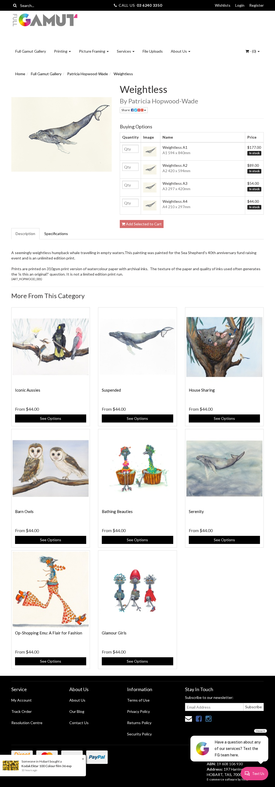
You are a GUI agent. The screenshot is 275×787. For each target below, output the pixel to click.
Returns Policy (139, 722)
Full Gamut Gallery (30, 51)
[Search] (15, 5)
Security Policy (139, 734)
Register (256, 5)
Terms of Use (138, 700)
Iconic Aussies (27, 390)
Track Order (21, 711)
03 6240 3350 (149, 5)
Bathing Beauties (117, 511)
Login (239, 5)
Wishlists (222, 5)
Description (25, 233)
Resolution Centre (26, 722)
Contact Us (79, 722)
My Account (21, 700)
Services (124, 51)
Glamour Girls (114, 632)
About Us (179, 51)
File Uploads (153, 51)
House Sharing (202, 390)
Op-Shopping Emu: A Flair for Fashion (48, 632)
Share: (126, 110)
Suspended (111, 390)
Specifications (56, 233)
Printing (61, 51)
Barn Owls (24, 511)
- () (253, 51)
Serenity (196, 511)
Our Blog (76, 711)
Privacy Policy (138, 711)
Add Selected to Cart (143, 224)
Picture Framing (92, 51)
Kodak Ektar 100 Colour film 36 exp (46, 766)
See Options (50, 418)
